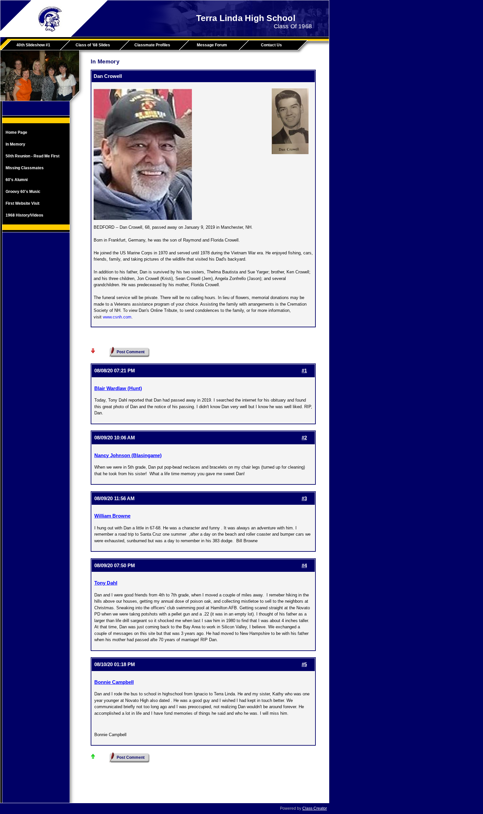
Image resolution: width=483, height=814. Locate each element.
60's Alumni (17, 179)
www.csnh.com (117, 316)
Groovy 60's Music (23, 191)
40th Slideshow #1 (33, 45)
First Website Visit (22, 203)
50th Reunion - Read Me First (32, 156)
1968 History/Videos (24, 215)
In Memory (15, 144)
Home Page (16, 132)
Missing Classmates (25, 168)
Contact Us (271, 45)
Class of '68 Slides (93, 45)
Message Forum (212, 45)
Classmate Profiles (152, 45)
